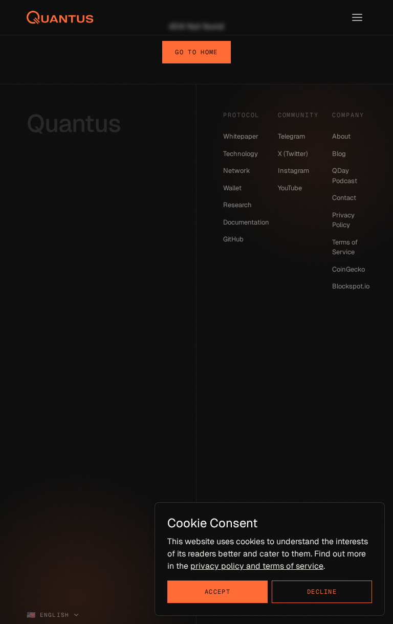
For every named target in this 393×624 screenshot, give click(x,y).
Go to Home (196, 52)
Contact (344, 197)
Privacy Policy (343, 220)
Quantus (74, 123)
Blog (339, 153)
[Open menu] (357, 17)
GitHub (233, 239)
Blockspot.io (349, 286)
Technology (240, 153)
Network (236, 170)
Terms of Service (345, 247)
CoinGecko (348, 269)
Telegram (291, 136)
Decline (322, 592)
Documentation (240, 222)
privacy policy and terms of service (256, 566)
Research (237, 204)
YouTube (290, 188)
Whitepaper (240, 136)
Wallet (232, 188)
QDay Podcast (344, 175)
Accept (217, 592)
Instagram (293, 170)
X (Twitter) (293, 153)
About (341, 136)
